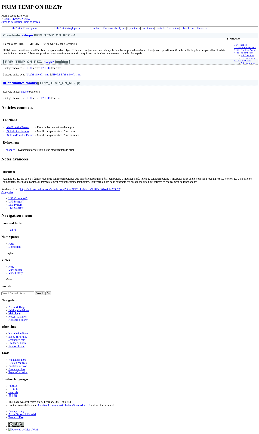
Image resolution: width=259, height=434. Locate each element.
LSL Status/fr (15, 207)
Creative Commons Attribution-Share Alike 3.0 (64, 405)
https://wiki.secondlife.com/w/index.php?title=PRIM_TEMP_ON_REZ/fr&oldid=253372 (70, 189)
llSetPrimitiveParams (37, 74)
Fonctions (95, 28)
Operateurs (133, 28)
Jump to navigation (12, 21)
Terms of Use (15, 417)
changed (10, 149)
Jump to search (31, 21)
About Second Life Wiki (22, 414)
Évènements (110, 28)
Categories (7, 192)
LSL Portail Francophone (24, 28)
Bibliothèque (188, 28)
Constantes (147, 28)
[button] (3, 253)
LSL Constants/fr (17, 198)
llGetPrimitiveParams (20, 83)
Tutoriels (201, 28)
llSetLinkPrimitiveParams (66, 74)
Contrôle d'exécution (167, 28)
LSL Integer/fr (16, 201)
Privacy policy (16, 411)
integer (27, 35)
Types (122, 28)
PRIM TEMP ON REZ (17, 18)
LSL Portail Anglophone (67, 28)
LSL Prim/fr (15, 204)
